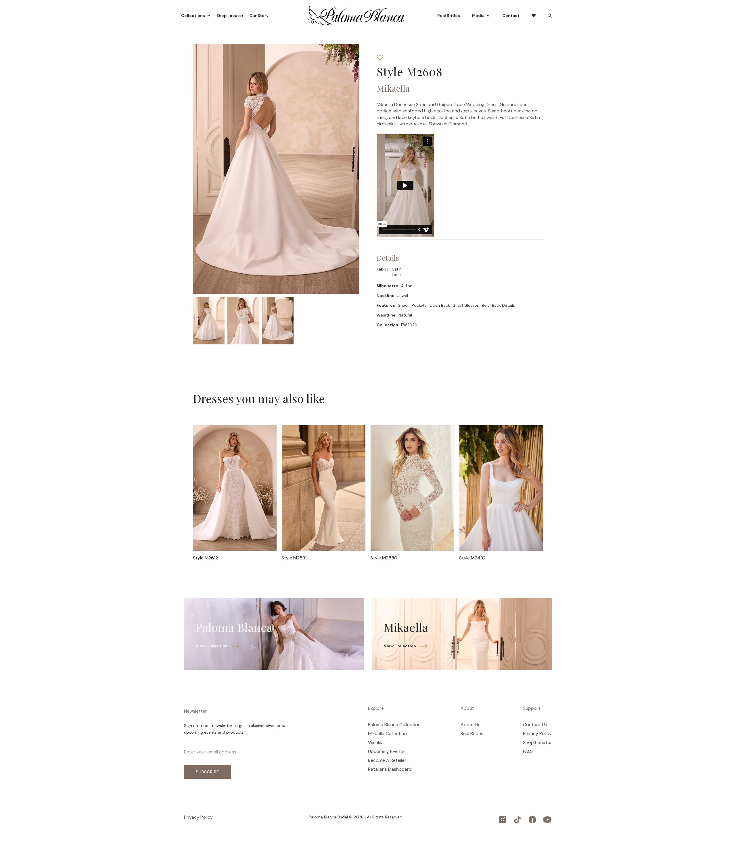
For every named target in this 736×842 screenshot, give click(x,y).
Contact (511, 15)
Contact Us (535, 724)
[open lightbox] (209, 320)
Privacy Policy (537, 733)
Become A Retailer (387, 760)
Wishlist (376, 742)
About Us (470, 724)
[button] (196, 15)
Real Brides (448, 15)
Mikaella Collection (387, 733)
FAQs (528, 751)
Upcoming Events (386, 751)
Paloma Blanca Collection (394, 724)
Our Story (259, 15)
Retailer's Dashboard (390, 769)
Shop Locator (230, 15)
